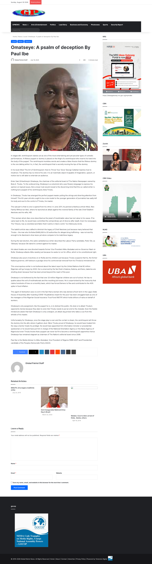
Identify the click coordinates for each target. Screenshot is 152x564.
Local (25, 36)
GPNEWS (15, 25)
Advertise (71, 559)
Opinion (28, 41)
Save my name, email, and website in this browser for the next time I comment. (41, 482)
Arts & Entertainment (39, 25)
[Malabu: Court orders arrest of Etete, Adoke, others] (84, 400)
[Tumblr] (47, 352)
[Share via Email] (68, 352)
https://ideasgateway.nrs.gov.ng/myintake (117, 95)
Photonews (95, 25)
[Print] (73, 352)
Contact (64, 559)
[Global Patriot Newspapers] (28, 13)
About (58, 559)
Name (13, 463)
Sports (105, 25)
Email (13, 473)
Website (59, 473)
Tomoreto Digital (101, 559)
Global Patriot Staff (21, 60)
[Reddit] (57, 352)
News (25, 25)
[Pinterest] (52, 352)
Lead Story (63, 25)
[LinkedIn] (41, 352)
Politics (53, 25)
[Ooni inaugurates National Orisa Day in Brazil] (54, 397)
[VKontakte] (63, 352)
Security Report (117, 25)
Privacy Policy (80, 559)
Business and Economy (79, 25)
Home (14, 36)
